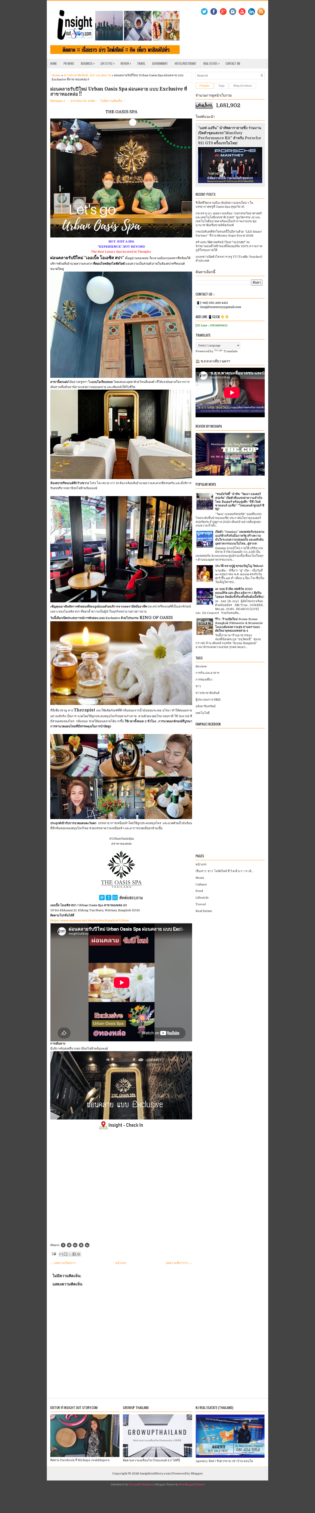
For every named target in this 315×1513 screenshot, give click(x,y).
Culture (201, 884)
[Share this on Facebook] (63, 1245)
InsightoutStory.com (155, 1473)
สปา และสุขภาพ (100, 75)
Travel (141, 63)
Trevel (201, 904)
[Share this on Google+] (75, 1245)
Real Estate (211, 63)
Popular (204, 85)
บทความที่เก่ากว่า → (179, 1263)
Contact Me (233, 63)
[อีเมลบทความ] (53, 1253)
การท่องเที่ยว (204, 679)
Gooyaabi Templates (141, 1484)
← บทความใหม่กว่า (63, 1263)
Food (199, 891)
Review (126, 63)
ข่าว (198, 686)
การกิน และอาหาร (207, 673)
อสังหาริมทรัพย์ (206, 706)
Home (53, 63)
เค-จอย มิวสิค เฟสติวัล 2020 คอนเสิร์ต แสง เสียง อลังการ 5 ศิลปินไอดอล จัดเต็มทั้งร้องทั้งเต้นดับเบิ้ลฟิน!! (239, 592)
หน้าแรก (120, 1263)
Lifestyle (202, 897)
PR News (69, 63)
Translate (230, 351)
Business (88, 63)
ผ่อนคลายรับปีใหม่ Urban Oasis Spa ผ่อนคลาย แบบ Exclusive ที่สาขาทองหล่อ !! (118, 91)
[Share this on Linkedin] (87, 1245)
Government (160, 63)
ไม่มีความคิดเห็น (111, 101)
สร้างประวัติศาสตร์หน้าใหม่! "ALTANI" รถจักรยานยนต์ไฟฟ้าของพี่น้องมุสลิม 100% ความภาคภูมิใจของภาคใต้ (229, 246)
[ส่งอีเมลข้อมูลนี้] (61, 1254)
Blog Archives (242, 85)
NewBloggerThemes (192, 1484)
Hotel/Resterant (185, 63)
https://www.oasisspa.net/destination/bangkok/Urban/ (89, 920)
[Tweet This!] (69, 1245)
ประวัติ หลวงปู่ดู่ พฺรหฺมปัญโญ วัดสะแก (239, 566)
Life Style (108, 63)
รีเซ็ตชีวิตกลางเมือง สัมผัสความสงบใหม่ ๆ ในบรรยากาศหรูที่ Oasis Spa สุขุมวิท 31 (224, 204)
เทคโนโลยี (203, 713)
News (200, 877)
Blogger (197, 1473)
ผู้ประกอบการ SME (208, 699)
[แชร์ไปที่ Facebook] (74, 1254)
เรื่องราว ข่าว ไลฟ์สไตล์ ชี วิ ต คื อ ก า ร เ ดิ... (224, 871)
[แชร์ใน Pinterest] (78, 1254)
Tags (221, 85)
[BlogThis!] (65, 1254)
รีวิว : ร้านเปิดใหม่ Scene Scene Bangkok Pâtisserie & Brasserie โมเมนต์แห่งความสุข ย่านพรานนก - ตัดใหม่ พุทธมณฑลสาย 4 (239, 625)
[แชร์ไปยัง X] (70, 1254)
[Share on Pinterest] (81, 1245)
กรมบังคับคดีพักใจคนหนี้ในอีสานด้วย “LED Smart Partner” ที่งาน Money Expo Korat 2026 (229, 233)
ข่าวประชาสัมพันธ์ (76, 75)
